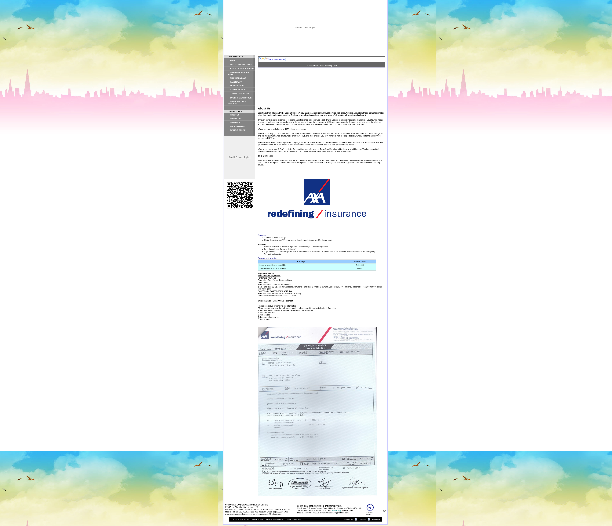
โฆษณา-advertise (275, 59)
